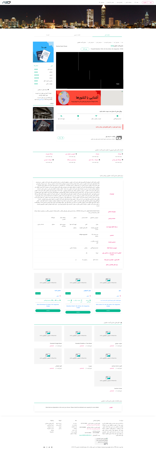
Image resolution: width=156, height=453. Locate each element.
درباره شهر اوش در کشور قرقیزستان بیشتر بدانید (108, 127)
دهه (137, 2)
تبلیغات (75, 428)
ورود (151, 2)
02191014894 (84, 423)
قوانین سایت (74, 432)
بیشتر (60, 138)
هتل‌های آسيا (116, 42)
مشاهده (108, 310)
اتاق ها (47, 35)
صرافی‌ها (52, 432)
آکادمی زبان (58, 425)
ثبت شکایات (74, 427)
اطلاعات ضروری (77, 35)
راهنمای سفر (119, 2)
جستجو (102, 2)
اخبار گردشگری (50, 425)
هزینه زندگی (60, 427)
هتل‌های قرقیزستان (107, 42)
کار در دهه (74, 430)
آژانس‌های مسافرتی (49, 423)
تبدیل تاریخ (58, 423)
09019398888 (83, 427)
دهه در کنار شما (110, 2)
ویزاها (52, 430)
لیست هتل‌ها (51, 427)
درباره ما (75, 423)
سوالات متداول (73, 434)
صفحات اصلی (128, 2)
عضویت (144, 2)
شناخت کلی (107, 35)
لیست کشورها (50, 428)
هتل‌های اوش (99, 42)
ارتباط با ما (74, 425)
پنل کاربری (41, 99)
